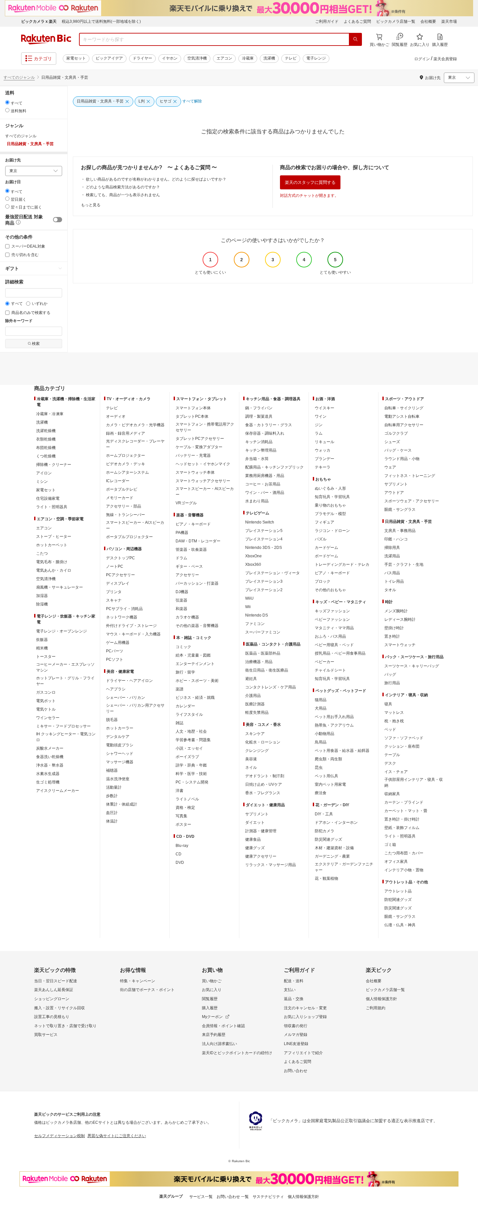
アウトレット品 (398, 891)
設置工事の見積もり (51, 1016)
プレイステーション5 (264, 530)
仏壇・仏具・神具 (400, 925)
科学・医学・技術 (191, 773)
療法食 (320, 793)
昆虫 (319, 767)
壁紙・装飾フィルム (401, 827)
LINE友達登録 (296, 1043)
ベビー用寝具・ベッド (334, 645)
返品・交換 (293, 999)
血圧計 (112, 812)
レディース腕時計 (400, 619)
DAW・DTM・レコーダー (198, 541)
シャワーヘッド (119, 753)
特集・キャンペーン (137, 981)
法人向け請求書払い (219, 1043)
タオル (390, 590)
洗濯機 (269, 58)
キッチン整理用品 (260, 450)
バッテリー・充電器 (193, 455)
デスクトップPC (120, 558)
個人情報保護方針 (381, 999)
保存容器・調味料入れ (264, 433)
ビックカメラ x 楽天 (39, 21)
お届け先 (13, 160)
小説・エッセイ (189, 748)
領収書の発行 (295, 1026)
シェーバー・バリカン (125, 697)
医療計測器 (255, 704)
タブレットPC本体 (192, 416)
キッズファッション (332, 611)
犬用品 (320, 708)
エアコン (224, 58)
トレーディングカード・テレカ (342, 564)
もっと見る (90, 205)
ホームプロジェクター (125, 455)
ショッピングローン (51, 999)
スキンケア (255, 733)
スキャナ (114, 600)
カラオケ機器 (187, 617)
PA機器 (182, 532)
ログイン (422, 59)
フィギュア (324, 522)
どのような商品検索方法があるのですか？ (123, 187)
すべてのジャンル (19, 77)
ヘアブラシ (116, 689)
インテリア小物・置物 (403, 870)
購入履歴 (210, 1008)
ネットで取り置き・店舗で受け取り (65, 1026)
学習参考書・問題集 (193, 740)
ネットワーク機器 (121, 617)
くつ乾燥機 (46, 456)
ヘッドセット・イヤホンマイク (203, 464)
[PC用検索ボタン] (355, 39)
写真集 (181, 816)
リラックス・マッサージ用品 (270, 865)
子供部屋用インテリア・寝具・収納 (413, 782)
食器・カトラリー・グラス (268, 425)
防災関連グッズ (328, 839)
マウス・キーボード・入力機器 (133, 634)
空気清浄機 (197, 58)
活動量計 (114, 787)
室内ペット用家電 (330, 784)
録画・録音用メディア (125, 433)
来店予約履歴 (213, 1034)
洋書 (179, 790)
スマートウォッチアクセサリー (203, 481)
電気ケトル (46, 709)
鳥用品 (320, 742)
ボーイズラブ (187, 757)
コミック (183, 647)
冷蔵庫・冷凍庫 (49, 414)
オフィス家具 (396, 861)
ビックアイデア (109, 58)
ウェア (390, 467)
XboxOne (253, 556)
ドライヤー (142, 58)
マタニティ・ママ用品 (334, 628)
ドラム (181, 558)
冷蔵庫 (248, 58)
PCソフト (114, 659)
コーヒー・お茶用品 (262, 484)
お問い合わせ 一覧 (233, 1196)
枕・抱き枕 (394, 721)
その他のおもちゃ (330, 590)
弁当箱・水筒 (257, 458)
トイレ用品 (394, 581)
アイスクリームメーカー (57, 790)
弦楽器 (181, 600)
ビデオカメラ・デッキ (125, 464)
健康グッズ (255, 848)
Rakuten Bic (46, 39)
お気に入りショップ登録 (305, 1016)
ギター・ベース (189, 566)
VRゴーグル (186, 503)
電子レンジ (316, 58)
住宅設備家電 (48, 498)
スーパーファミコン (262, 632)
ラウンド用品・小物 (401, 458)
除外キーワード (19, 321)
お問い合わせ (295, 1070)
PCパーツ (114, 651)
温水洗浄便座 (117, 779)
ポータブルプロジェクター (129, 537)
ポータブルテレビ (121, 489)
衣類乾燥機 (46, 439)
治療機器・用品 (258, 661)
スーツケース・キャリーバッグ (411, 666)
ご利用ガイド (327, 21)
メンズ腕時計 (396, 611)
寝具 (388, 704)
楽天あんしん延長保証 (53, 989)
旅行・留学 (185, 672)
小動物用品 (324, 733)
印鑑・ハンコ (396, 539)
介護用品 (253, 695)
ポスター (183, 824)
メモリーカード (119, 498)
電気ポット (46, 701)
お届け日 (13, 182)
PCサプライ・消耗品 (124, 608)
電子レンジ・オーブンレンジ (61, 631)
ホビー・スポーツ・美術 (197, 680)
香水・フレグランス (262, 793)
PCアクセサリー (120, 575)
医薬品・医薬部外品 (262, 653)
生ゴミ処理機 (48, 782)
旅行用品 (392, 683)
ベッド (390, 729)
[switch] (57, 219)
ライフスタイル (189, 714)
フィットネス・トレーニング (409, 475)
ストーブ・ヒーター (53, 536)
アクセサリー (187, 575)
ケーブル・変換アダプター (199, 447)
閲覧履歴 (210, 999)
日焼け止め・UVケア (263, 784)
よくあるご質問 (357, 21)
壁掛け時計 (394, 628)
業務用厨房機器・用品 (264, 475)
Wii (248, 607)
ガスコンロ (46, 692)
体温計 (112, 821)
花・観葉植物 (326, 878)
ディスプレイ (117, 583)
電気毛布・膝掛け (51, 562)
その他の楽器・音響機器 (197, 625)
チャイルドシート (330, 670)
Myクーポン (212, 1016)
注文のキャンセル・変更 (305, 1008)
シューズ (392, 442)
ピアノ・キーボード (193, 524)
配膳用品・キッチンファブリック (274, 467)
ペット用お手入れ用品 (334, 716)
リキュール (324, 442)
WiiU (249, 598)
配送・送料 (293, 981)
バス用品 (392, 573)
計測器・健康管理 (260, 831)
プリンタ (114, 592)
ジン (319, 425)
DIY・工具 (324, 814)
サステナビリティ (268, 1196)
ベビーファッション (332, 619)
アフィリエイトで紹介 (303, 1053)
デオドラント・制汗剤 (264, 776)
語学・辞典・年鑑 (191, 765)
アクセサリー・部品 (123, 506)
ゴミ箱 (390, 844)
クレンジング (257, 750)
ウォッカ (322, 450)
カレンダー (185, 706)
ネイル (251, 767)
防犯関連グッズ (398, 899)
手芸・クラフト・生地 (403, 564)
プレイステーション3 (264, 581)
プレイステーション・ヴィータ (272, 573)
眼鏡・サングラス (400, 509)
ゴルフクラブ (396, 433)
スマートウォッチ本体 (195, 472)
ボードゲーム (326, 556)
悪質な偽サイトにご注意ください (116, 1136)
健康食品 (253, 839)
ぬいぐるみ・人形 (330, 488)
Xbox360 (253, 564)
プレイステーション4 (264, 539)
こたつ (42, 553)
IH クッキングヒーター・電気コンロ (66, 737)
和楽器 (181, 608)
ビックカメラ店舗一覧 (395, 21)
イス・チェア (396, 771)
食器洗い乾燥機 (49, 757)
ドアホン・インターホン (336, 822)
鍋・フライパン (258, 408)
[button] (17, 223)
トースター (46, 656)
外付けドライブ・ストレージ (131, 625)
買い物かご (211, 981)
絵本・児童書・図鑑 (193, 655)
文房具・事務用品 (400, 530)
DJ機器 (182, 592)
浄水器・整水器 (49, 765)
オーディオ (116, 416)
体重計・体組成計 (121, 804)
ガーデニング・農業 (332, 856)
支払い (290, 989)
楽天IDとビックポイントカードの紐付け (237, 1053)
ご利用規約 (375, 1008)
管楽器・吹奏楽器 (191, 549)
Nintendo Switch (259, 522)
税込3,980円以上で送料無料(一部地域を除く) (101, 21)
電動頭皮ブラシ (119, 745)
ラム (319, 433)
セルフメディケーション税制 (59, 1136)
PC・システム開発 (192, 782)
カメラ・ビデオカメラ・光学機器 (135, 425)
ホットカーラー (119, 728)
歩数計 (112, 796)
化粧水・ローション (262, 742)
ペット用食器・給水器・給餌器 (342, 750)
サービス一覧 (201, 1196)
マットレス (394, 712)
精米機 (42, 648)
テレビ (291, 58)
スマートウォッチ (400, 645)
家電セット (76, 58)
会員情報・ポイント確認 (223, 1026)
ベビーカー (324, 661)
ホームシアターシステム (127, 472)
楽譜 (179, 689)
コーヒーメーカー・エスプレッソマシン (65, 667)
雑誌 (179, 723)
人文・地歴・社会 (191, 731)
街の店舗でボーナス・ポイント (147, 989)
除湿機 (42, 604)
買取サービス (46, 1034)
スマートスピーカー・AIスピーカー (135, 525)
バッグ (390, 674)
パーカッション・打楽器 (197, 583)
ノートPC (114, 566)
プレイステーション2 (264, 590)
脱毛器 (112, 719)
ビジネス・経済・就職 (195, 697)
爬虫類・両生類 (328, 759)
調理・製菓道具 (258, 416)
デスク (390, 763)
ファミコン (255, 623)
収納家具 (392, 794)
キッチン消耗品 (258, 442)
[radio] (7, 102)
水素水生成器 (48, 773)
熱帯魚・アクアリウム (334, 725)
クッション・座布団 (401, 746)
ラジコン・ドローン (332, 530)
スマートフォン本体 (193, 408)
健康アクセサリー (260, 856)
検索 (36, 343)
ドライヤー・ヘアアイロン (129, 680)
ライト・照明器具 (51, 507)
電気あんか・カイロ (53, 570)
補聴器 (112, 770)
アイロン (44, 473)
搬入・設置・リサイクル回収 (59, 1008)
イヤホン (170, 58)
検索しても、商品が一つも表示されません (123, 195)
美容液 (251, 759)
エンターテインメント (195, 663)
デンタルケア (117, 736)
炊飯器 (42, 639)
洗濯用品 (392, 556)
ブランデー (324, 458)
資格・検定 (185, 807)
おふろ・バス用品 (330, 636)
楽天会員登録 (445, 59)
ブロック (322, 581)
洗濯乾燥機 (46, 430)
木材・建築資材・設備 (334, 848)
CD (178, 854)
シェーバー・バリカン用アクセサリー (135, 708)
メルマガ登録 (295, 1034)
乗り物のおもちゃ (330, 505)
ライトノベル (187, 799)
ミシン (42, 481)
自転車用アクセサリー (403, 425)
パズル (320, 539)
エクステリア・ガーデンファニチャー (344, 867)
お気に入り (211, 989)
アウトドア (394, 492)
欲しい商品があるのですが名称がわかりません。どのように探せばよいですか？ (156, 179)
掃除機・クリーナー (53, 464)
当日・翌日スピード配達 (55, 981)
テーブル (392, 755)
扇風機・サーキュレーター (59, 587)
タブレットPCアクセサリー (200, 438)
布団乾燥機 (46, 447)
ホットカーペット (51, 545)
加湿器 (42, 595)
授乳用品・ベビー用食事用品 (340, 653)
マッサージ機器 (119, 762)
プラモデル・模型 (330, 513)
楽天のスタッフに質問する (310, 182)
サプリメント (257, 814)
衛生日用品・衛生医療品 (266, 670)
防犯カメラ (324, 831)
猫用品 (320, 700)
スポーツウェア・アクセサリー (411, 501)
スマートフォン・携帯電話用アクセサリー (205, 427)
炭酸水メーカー (49, 748)
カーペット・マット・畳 (405, 811)
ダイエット (255, 822)
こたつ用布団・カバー (403, 853)
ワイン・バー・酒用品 (264, 492)
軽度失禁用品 (257, 712)
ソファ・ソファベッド (403, 738)
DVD (180, 862)
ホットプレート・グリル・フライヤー (65, 681)
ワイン (320, 416)
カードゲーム (326, 547)
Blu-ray (182, 845)
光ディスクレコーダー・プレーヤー (135, 444)
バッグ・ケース (398, 450)
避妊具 (251, 678)
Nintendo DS (256, 615)
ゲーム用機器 (117, 642)
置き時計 (392, 636)
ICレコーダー (117, 481)
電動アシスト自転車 (401, 416)
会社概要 (428, 21)
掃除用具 (392, 547)
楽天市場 (449, 21)
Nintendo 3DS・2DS (263, 547)
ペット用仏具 (326, 776)
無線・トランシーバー (125, 514)
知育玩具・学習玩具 (332, 497)
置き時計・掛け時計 (401, 819)
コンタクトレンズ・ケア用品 (270, 687)
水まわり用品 (257, 501)
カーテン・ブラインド (403, 802)
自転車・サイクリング (403, 408)
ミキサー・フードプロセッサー (63, 726)
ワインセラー (48, 717)
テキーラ (322, 467)
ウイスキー (324, 408)
